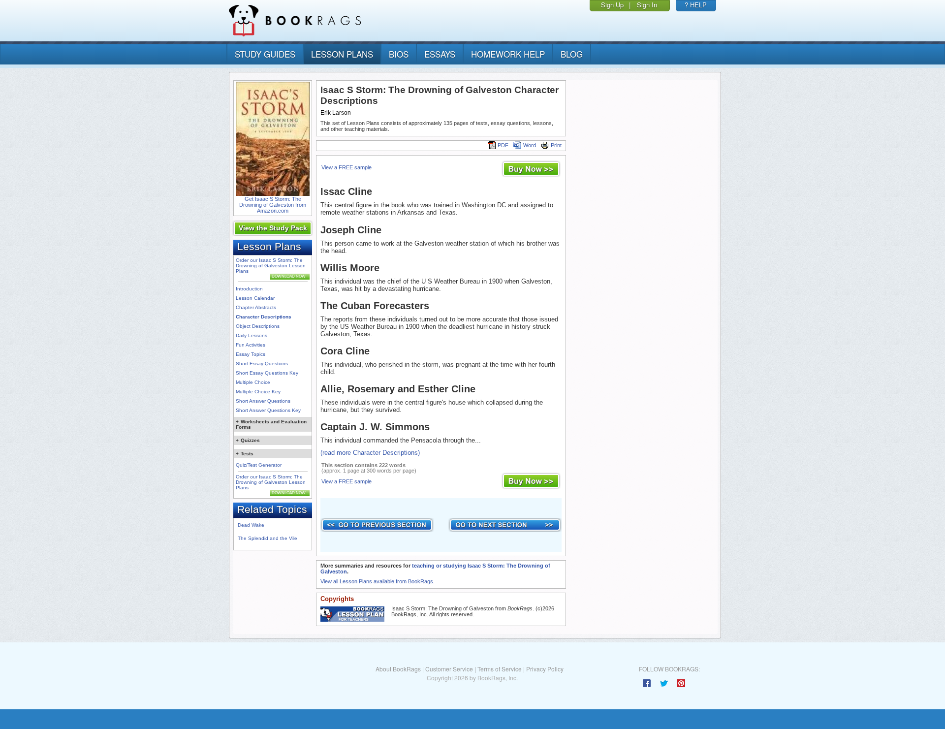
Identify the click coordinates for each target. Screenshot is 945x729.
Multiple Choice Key (258, 391)
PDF (503, 145)
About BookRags (398, 669)
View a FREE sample (346, 167)
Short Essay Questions (262, 363)
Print (556, 145)
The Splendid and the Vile (267, 538)
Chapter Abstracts (256, 307)
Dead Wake (251, 525)
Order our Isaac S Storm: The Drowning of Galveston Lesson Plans (271, 265)
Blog (572, 54)
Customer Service (449, 669)
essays (439, 54)
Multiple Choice (253, 382)
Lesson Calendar (255, 298)
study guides (265, 54)
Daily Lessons (251, 335)
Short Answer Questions (263, 401)
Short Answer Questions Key (268, 410)
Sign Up (612, 4)
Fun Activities (250, 345)
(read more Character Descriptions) (370, 452)
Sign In (647, 4)
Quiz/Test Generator (259, 465)
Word (529, 145)
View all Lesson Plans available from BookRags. (377, 581)
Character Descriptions (263, 316)
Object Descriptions (258, 326)
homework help (508, 54)
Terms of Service (499, 669)
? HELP (696, 4)
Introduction (249, 288)
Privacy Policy (545, 669)
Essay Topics (250, 354)
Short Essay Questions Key (267, 373)
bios (399, 54)
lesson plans (342, 54)
